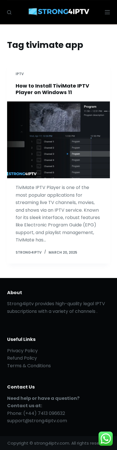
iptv (20, 73)
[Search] (9, 12)
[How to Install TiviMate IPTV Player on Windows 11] (58, 140)
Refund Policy (22, 358)
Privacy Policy (22, 350)
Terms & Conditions (29, 365)
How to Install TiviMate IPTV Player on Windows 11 (52, 89)
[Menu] (107, 12)
